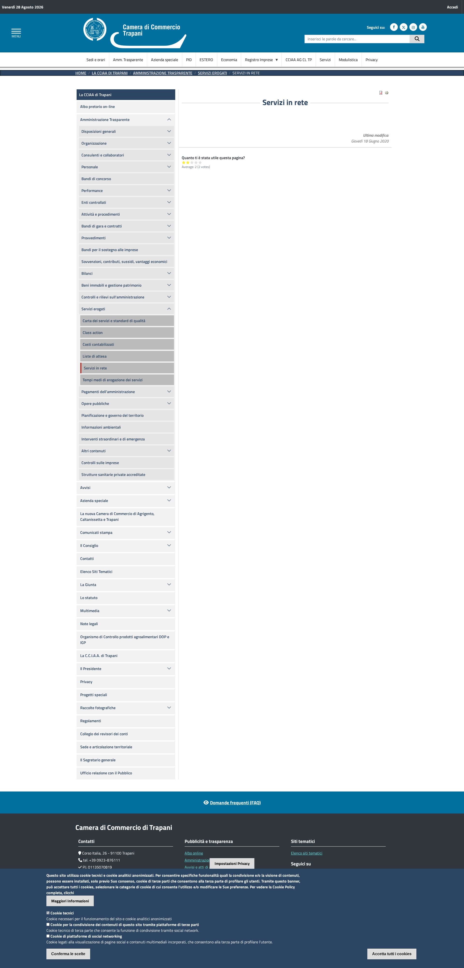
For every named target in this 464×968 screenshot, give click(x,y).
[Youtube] (423, 27)
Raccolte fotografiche (98, 708)
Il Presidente (90, 668)
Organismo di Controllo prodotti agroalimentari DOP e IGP (124, 639)
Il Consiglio (89, 545)
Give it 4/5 (196, 162)
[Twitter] (403, 27)
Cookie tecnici (62, 913)
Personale (89, 167)
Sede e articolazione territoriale (106, 747)
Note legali (89, 624)
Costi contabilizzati (98, 344)
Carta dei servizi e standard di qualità (114, 321)
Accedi (452, 7)
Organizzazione (94, 143)
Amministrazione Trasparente (162, 73)
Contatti (87, 558)
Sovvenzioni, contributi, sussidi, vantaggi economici (124, 261)
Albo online (194, 853)
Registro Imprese (257, 60)
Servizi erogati (212, 73)
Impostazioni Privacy (232, 863)
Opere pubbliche (95, 403)
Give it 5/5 (200, 162)
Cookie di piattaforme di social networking (86, 936)
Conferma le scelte (68, 954)
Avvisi (85, 487)
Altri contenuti (93, 451)
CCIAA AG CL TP (299, 60)
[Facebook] (394, 27)
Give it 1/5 (184, 162)
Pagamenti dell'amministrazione (108, 392)
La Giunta (88, 584)
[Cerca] (417, 39)
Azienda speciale (164, 60)
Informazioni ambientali (101, 427)
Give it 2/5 (188, 162)
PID (189, 60)
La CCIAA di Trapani (110, 73)
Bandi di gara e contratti (101, 226)
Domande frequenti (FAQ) (235, 802)
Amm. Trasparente (128, 60)
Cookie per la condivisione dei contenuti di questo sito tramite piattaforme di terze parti (125, 924)
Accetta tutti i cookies (392, 954)
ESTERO (206, 60)
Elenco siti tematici (306, 853)
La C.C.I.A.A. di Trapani (98, 655)
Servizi (325, 60)
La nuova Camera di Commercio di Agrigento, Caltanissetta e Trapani (117, 516)
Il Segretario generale (98, 760)
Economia (229, 60)
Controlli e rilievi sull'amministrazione (112, 297)
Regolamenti (90, 721)
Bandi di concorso (96, 179)
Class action (93, 332)
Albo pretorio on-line (97, 106)
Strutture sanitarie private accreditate (113, 474)
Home (80, 73)
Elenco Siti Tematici (96, 571)
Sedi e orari (96, 60)
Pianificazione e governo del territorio (112, 415)
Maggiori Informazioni (70, 901)
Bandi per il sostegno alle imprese (109, 250)
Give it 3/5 (192, 162)
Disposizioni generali (98, 131)
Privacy (372, 60)
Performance (92, 190)
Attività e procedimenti (100, 214)
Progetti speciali (93, 695)
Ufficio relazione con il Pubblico (106, 773)
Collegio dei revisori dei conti (104, 734)
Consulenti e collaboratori (102, 155)
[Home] (134, 21)
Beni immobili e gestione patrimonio (111, 285)
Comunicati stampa (96, 532)
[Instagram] (413, 27)
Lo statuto (88, 598)
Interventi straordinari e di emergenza (113, 439)
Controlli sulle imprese (100, 463)
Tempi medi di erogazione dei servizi (113, 380)
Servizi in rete (95, 368)
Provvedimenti (93, 238)
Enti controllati (93, 202)
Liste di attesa (95, 356)
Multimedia (89, 611)
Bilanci (87, 273)
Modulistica (348, 60)
